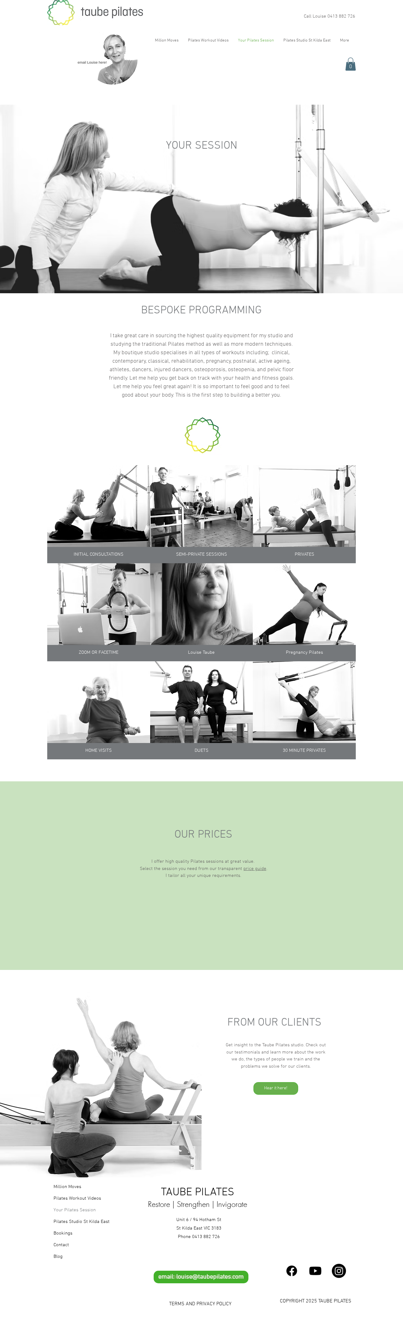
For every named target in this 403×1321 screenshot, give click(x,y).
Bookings (63, 1233)
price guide (254, 869)
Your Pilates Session (75, 1210)
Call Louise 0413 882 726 (329, 16)
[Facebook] (292, 1271)
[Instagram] (339, 1271)
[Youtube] (315, 1271)
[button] (350, 64)
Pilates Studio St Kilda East (75, 1222)
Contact (61, 1245)
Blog (58, 1256)
